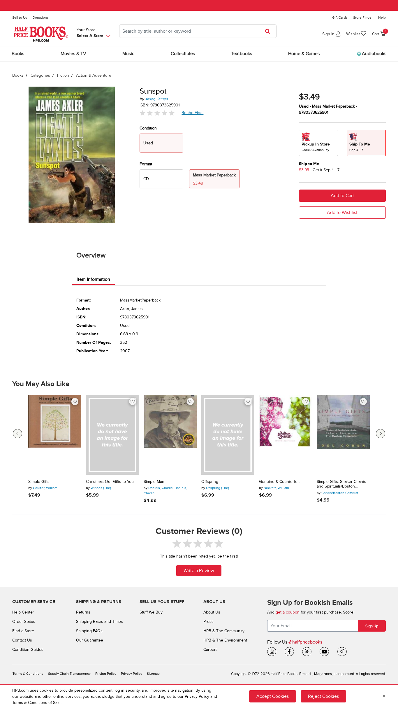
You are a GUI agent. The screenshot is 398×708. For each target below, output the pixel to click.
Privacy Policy (131, 674)
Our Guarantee (89, 640)
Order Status (23, 621)
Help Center (23, 612)
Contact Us (22, 640)
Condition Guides (27, 649)
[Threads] (306, 651)
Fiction (63, 75)
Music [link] (128, 54)
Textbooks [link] (241, 54)
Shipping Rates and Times (99, 621)
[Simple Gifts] (54, 435)
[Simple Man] (170, 435)
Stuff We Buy (151, 612)
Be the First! (193, 112)
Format (146, 164)
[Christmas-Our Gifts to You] (112, 435)
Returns (83, 612)
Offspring (209, 481)
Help (382, 17)
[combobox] (197, 31)
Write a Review (199, 571)
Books (18, 75)
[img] (157, 112)
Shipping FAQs (89, 630)
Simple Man (154, 481)
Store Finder (363, 17)
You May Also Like (40, 384)
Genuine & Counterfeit (279, 481)
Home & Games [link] (304, 54)
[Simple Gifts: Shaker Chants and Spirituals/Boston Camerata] (343, 435)
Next (380, 433)
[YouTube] (324, 651)
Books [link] (18, 54)
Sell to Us (19, 17)
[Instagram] (272, 651)
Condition (148, 128)
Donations (41, 17)
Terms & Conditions (28, 674)
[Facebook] (289, 651)
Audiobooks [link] (373, 54)
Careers (210, 649)
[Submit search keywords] (269, 31)
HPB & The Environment (225, 640)
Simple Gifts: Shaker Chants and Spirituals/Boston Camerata (341, 484)
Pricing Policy (105, 674)
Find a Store (23, 630)
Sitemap (153, 674)
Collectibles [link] (183, 54)
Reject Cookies (323, 696)
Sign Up (371, 626)
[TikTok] (342, 651)
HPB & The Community (223, 630)
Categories (40, 75)
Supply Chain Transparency (69, 674)
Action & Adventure (93, 75)
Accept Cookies (272, 696)
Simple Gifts (39, 481)
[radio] (161, 178)
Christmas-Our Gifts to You (110, 481)
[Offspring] (227, 435)
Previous (17, 433)
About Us (211, 612)
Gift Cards (340, 17)
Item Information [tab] (93, 279)
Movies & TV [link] (73, 54)
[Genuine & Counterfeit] (285, 435)
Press (208, 621)
